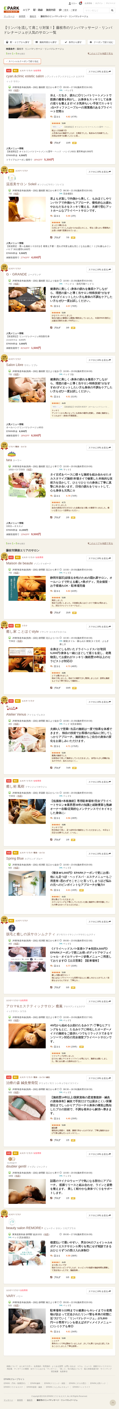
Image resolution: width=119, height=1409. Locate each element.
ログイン (99, 3)
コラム (80, 1366)
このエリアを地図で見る (101, 53)
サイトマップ (106, 1369)
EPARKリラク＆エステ (11, 10)
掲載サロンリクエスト (102, 1366)
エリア (26, 10)
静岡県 (22, 16)
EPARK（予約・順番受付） (15, 1383)
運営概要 (54, 1371)
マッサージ (9, 16)
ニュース (88, 1366)
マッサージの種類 (21, 1369)
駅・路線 (38, 10)
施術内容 (50, 10)
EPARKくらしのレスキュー (57, 1387)
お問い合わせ (70, 1366)
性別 (73, 3)
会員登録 (88, 3)
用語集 (9, 1369)
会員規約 (37, 1366)
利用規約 (46, 1366)
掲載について (12, 1366)
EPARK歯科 (35, 1383)
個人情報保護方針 (91, 1369)
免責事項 (63, 1371)
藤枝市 (33, 16)
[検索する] (112, 10)
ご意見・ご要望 (69, 10)
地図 (16, 90)
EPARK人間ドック (98, 1383)
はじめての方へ (25, 1366)
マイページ (110, 3)
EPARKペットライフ (81, 1387)
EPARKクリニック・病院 (54, 1383)
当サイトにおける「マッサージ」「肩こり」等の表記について (56, 1369)
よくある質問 (57, 1366)
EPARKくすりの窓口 (77, 1383)
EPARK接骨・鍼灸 (34, 1387)
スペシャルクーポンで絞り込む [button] (24, 61)
